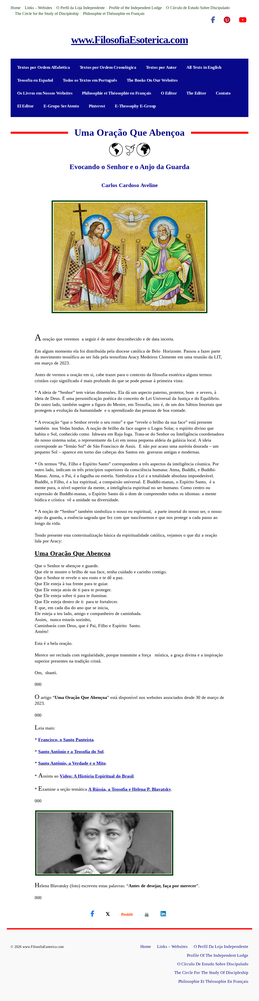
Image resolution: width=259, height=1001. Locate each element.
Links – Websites (38, 8)
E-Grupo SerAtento (61, 106)
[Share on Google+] (127, 914)
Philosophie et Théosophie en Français (113, 13)
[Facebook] (213, 20)
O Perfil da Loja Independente (80, 8)
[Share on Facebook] (92, 914)
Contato (223, 93)
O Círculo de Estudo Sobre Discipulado (198, 8)
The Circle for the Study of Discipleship (47, 13)
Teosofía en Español (35, 80)
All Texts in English (203, 67)
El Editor (25, 106)
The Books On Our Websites (152, 80)
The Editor (196, 93)
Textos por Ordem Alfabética (43, 67)
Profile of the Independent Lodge (135, 8)
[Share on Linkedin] (163, 914)
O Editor (169, 93)
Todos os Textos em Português (90, 80)
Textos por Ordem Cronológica (108, 67)
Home (15, 8)
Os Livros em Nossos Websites (44, 93)
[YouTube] (242, 20)
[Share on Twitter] (107, 914)
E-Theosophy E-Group (135, 106)
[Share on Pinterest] (147, 914)
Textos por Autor (161, 67)
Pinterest (97, 106)
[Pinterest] (227, 20)
